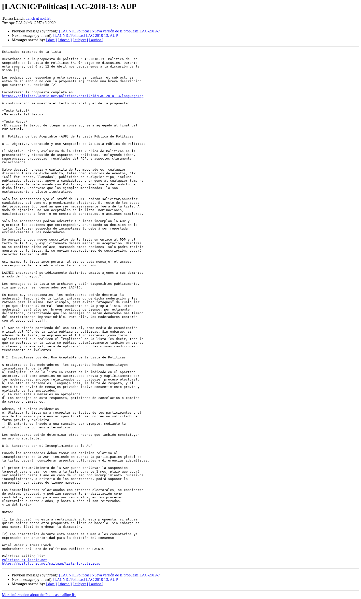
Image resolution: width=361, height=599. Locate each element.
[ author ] (96, 40)
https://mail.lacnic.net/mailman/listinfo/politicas (51, 563)
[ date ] (51, 40)
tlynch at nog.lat (38, 18)
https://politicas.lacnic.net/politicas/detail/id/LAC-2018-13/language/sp (72, 96)
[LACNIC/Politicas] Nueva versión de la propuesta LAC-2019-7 (109, 31)
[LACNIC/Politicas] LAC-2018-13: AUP (85, 35)
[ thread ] (65, 40)
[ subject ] (80, 40)
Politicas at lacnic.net (24, 560)
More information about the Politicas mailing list (39, 595)
